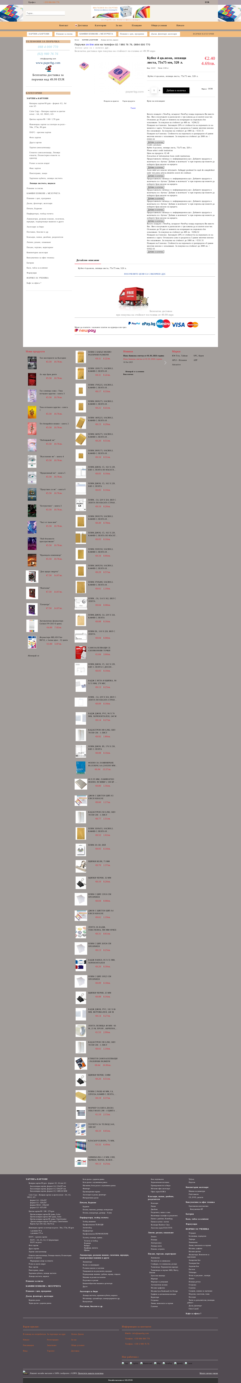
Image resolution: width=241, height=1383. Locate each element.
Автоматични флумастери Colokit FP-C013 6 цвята (51, 622)
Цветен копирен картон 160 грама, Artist (45, 1217)
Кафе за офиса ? (193, 1314)
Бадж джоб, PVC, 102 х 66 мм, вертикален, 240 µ (101, 1010)
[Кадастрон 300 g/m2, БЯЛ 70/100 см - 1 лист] (81, 735)
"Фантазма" (45, 588)
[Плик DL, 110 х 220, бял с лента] (81, 636)
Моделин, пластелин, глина (199, 1294)
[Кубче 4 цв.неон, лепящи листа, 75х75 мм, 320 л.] (119, 93)
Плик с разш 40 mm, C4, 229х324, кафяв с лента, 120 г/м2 (101, 1093)
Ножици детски (194, 1282)
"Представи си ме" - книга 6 (53, 489)
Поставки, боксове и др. (91, 1306)
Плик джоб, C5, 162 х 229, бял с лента (101, 484)
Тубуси (191, 1179)
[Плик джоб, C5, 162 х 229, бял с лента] (81, 488)
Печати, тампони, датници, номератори (98, 1210)
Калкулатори (87, 1302)
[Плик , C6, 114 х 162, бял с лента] (81, 603)
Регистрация (52, 1340)
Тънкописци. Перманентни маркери (164, 1267)
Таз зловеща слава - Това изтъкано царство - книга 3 (52, 392)
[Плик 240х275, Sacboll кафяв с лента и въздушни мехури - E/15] (81, 439)
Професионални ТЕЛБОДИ (93, 1225)
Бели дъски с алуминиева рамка (95, 1182)
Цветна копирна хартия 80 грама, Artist (45, 1214)
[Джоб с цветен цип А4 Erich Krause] (81, 915)
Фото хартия (33, 1245)
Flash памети (193, 1194)
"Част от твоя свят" (48, 522)
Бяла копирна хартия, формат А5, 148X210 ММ (48, 1191)
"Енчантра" (45, 604)
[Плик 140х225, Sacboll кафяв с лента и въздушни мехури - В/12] (81, 422)
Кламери (87, 1243)
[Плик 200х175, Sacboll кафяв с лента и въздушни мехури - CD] (81, 455)
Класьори (154, 1203)
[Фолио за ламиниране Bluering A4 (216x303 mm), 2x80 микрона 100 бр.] (81, 767)
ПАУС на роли (35, 1242)
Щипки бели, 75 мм (99, 861)
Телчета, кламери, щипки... (93, 1238)
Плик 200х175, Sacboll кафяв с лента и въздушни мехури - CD (101, 452)
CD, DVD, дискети (196, 1197)
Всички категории (203, 34)
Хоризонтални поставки (160, 1182)
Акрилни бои (194, 1266)
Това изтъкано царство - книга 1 (54, 408)
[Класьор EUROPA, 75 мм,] (81, 1145)
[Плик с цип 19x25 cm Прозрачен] (81, 981)
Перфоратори (88, 1231)
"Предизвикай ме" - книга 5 (52, 473)
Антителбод (87, 1228)
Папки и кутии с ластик (160, 1222)
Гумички (154, 1306)
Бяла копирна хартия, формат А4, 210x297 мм (48, 1186)
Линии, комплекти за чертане (162, 1303)
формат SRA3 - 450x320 (39, 1205)
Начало (180, 25)
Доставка (83, 25)
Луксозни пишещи (158, 1276)
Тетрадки (192, 1233)
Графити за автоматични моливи (163, 1294)
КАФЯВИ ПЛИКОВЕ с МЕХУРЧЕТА (43, 1286)
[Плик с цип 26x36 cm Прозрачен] (81, 948)
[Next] (165, 363)
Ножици (154, 1240)
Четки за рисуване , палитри (199, 1275)
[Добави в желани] (152, 85)
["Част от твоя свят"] (32, 527)
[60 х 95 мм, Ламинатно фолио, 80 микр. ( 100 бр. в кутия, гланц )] (81, 784)
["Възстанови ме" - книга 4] (32, 461)
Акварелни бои (194, 1260)
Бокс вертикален (157, 1179)
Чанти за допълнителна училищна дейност (200, 1301)
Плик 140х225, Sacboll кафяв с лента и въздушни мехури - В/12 (101, 419)
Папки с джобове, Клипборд (162, 1219)
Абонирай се (33, 656)
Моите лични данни (209, 1373)
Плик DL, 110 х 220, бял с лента (101, 632)
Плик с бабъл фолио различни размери (99, 353)
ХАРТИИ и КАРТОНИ (90, 40)
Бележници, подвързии (197, 1236)
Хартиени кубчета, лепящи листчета (42, 1273)
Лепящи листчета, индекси (109, 40)
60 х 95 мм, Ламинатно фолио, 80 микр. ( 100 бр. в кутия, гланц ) (102, 780)
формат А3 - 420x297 (38, 1203)
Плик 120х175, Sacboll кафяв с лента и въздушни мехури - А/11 (101, 370)
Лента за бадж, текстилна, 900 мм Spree (102, 928)
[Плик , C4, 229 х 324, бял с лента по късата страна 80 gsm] (81, 702)
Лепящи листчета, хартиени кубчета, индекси (100, 1295)
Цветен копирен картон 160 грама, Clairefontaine (49, 1221)
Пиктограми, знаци (36, 1270)
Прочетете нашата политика (90, 1373)
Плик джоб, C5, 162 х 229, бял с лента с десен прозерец (101, 665)
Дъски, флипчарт (195, 1306)
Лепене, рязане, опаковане (160, 1233)
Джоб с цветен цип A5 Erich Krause (100, 797)
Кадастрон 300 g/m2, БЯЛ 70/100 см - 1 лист (101, 731)
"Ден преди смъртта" (49, 572)
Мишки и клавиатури (197, 1191)
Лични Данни (77, 1334)
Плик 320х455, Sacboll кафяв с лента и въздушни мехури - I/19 (101, 830)
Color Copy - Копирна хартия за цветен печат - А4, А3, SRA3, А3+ (49, 1196)
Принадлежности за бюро (160, 1186)
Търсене (50, 1351)
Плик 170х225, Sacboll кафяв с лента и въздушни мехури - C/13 (101, 386)
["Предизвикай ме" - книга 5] (32, 478)
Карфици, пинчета (91, 1248)
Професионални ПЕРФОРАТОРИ (95, 1234)
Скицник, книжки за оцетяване (200, 1291)
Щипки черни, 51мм (99, 1075)
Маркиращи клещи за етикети (41, 1261)
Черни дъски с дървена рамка (40, 1303)
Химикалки (155, 1258)
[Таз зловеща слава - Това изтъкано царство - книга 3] (32, 396)
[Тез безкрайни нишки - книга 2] (32, 428)
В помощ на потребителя (34, 1334)
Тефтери (192, 1239)
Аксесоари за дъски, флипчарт (94, 1195)
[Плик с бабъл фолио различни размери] (81, 357)
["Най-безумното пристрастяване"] (32, 543)
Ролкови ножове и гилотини (93, 1268)
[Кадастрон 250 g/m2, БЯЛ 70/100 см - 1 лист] (81, 817)
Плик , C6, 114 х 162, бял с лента (102, 599)
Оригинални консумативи (198, 1206)
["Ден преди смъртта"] (32, 576)
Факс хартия (33, 1267)
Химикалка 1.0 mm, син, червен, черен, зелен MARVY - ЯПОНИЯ (101, 1158)
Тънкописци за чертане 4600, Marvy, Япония (164, 1271)
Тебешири (192, 1272)
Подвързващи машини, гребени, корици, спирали (101, 1274)
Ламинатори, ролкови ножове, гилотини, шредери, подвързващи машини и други (104, 1256)
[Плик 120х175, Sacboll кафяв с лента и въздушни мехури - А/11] (81, 373)
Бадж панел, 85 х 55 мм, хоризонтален (101, 961)
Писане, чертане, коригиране (162, 1254)
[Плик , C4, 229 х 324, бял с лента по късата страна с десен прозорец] (81, 505)
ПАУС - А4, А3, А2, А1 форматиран (44, 1240)
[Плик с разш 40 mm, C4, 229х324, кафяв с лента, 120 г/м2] (81, 1096)
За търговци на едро (56, 1334)
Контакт (63, 25)
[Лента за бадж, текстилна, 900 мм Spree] (81, 932)
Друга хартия (34, 1249)
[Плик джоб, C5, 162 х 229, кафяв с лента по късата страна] (81, 537)
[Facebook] (213, 2)
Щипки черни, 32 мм (99, 878)
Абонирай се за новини (134, 372)
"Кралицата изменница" (51, 555)
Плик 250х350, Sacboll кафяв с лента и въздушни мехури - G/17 (101, 550)
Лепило (153, 1237)
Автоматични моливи (159, 1285)
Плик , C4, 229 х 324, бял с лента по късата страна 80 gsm (102, 698)
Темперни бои (194, 1263)
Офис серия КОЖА (158, 1192)
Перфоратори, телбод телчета (94, 1218)
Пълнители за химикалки (160, 1261)
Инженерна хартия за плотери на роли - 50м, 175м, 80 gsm (51, 1228)
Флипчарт (86, 1189)
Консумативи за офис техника (200, 1202)
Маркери (154, 1279)
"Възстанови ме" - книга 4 (52, 457)
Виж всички (128, 374)
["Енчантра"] (32, 609)
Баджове (86, 1207)
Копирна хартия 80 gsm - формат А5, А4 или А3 (47, 1183)
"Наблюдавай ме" (47, 440)
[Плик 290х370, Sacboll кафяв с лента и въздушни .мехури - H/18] (81, 521)
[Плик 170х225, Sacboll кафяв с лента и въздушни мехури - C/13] (81, 390)
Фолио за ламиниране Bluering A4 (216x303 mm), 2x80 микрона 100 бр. (102, 764)
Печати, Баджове (88, 1203)
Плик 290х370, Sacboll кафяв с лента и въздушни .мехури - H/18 (102, 518)
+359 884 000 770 (51, 2)
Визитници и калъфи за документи (164, 1216)
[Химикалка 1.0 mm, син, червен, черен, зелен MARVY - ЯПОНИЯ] (81, 1162)
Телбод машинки (89, 1222)
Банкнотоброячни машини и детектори (97, 1283)
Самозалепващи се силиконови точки (99, 649)
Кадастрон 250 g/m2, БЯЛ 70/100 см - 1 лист (101, 813)
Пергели (192, 1182)
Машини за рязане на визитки (94, 1277)
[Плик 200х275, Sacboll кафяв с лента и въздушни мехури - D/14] (81, 406)
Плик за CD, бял (97, 845)
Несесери (192, 1297)
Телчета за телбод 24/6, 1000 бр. (101, 1125)
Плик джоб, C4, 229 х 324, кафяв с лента (101, 616)
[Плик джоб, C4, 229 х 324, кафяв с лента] (81, 620)
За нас (119, 25)
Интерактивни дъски (90, 1198)
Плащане (137, 25)
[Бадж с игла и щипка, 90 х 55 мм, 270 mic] (81, 685)
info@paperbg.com (48, 59)
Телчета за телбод (91, 1241)
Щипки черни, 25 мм (99, 993)
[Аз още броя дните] (32, 379)
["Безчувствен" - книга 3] (32, 511)
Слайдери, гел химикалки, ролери (164, 1264)
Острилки (154, 1300)
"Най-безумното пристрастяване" (47, 540)
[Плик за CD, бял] (81, 850)
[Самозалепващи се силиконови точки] (81, 652)
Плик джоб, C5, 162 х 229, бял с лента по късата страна (101, 468)
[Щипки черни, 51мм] (81, 1080)
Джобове (154, 1209)
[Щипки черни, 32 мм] (81, 883)
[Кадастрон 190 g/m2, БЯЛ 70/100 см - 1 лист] (81, 1047)
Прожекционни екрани (91, 1192)
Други (85, 1286)
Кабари (87, 1246)
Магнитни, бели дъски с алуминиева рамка (99, 1186)
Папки (153, 1206)
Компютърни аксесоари (197, 1187)
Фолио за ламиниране (91, 1265)
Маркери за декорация (159, 1282)
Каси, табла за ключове (197, 1219)
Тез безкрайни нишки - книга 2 (54, 424)
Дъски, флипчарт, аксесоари (39, 1296)
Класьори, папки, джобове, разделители (161, 1197)
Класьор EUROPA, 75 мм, (101, 1141)
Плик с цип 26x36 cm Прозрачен (99, 945)
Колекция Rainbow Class (160, 1225)
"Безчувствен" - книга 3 (51, 506)
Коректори (155, 1297)
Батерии (190, 1214)
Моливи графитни (158, 1288)
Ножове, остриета (158, 1249)
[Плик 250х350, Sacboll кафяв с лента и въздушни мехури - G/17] (81, 554)
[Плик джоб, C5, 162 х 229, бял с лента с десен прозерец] (81, 669)
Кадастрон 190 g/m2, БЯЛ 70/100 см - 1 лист (101, 1043)
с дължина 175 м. (36, 1233)
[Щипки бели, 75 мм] (81, 866)
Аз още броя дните (48, 374)
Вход (25, 1351)
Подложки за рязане (90, 1280)
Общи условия (159, 25)
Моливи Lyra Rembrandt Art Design (164, 1291)
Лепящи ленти (156, 1246)
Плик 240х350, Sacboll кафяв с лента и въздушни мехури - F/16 (101, 567)
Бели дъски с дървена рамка (93, 1179)
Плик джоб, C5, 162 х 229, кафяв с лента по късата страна (102, 534)
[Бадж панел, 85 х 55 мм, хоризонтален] (81, 965)
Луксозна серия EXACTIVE (161, 1228)
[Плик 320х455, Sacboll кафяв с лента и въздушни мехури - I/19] (81, 833)
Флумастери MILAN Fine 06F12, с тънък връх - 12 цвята (54, 638)
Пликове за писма (34, 1281)
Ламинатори (87, 1262)
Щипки (86, 1250)
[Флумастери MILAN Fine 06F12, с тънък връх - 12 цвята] (32, 642)
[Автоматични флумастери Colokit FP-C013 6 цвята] (32, 626)
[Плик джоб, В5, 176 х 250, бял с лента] (81, 751)
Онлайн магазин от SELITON (120, 1380)
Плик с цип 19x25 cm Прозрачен (99, 977)
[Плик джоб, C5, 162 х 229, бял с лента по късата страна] (81, 472)
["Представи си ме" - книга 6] (32, 494)
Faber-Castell (193, 1309)
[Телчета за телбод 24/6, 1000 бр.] (81, 1129)
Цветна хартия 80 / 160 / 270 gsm (41, 1211)
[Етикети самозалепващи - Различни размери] (81, 1063)
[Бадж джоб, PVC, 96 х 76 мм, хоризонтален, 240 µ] (81, 718)
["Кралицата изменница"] (32, 560)
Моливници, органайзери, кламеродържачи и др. (101, 1298)
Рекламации (28, 1345)
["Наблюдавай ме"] (32, 445)
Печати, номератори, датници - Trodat (97, 1213)
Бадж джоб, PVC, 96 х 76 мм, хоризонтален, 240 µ (102, 714)
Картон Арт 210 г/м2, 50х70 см (42, 1224)
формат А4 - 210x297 (38, 1200)
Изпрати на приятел (111, 101)
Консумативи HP (196, 1209)
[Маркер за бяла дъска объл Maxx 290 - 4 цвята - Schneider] (81, 1113)
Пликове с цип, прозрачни (38, 1291)
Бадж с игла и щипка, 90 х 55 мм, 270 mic (102, 682)
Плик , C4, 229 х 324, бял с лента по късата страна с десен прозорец (102, 501)
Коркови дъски (34, 1300)
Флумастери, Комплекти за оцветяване (198, 1256)
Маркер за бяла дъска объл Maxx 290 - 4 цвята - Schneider (102, 1109)
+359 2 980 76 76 (141, 1344)
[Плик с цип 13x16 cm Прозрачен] (81, 899)
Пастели (192, 1269)
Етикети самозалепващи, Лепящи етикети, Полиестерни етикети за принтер (49, 1256)
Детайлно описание (87, 260)
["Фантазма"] (32, 593)
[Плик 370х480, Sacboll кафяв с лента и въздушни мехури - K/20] (81, 587)
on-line (90, 44)
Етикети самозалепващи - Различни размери (102, 1060)
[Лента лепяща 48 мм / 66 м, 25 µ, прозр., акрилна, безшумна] (81, 1030)
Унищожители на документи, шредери (97, 1271)
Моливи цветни (195, 1252)
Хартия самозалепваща (37, 1252)
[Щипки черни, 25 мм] (81, 998)
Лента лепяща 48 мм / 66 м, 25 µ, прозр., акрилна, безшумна (102, 1027)
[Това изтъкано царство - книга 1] (32, 412)
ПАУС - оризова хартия (38, 1237)
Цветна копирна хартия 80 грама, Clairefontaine (48, 1219)
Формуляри (191, 1224)
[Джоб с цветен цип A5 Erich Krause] (81, 800)
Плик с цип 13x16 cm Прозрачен (99, 895)
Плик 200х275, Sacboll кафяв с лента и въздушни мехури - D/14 (101, 403)
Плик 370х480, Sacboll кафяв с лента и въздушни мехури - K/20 (101, 583)
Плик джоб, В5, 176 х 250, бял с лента (101, 747)
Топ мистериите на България (53, 358)
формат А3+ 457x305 (38, 1208)
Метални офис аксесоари (160, 1189)
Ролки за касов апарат (37, 1264)
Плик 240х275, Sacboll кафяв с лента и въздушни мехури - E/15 (101, 435)
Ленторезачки (156, 1243)
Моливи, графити (195, 1248)
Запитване (51, 1345)
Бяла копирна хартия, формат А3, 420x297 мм (48, 1189)
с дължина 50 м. (36, 1231)
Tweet (133, 108)
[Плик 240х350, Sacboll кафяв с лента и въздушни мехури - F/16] (81, 570)
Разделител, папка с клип (160, 1212)
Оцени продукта (128, 101)
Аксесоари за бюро (89, 1291)
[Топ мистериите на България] (32, 363)
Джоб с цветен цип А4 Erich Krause (100, 912)
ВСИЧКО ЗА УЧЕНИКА (197, 1229)
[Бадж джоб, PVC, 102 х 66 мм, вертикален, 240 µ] (81, 1014)
